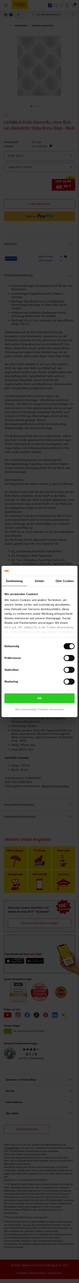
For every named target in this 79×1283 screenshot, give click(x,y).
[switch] (69, 658)
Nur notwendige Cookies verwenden (39, 709)
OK (39, 698)
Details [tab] (39, 581)
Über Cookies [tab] (65, 581)
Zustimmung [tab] (14, 581)
